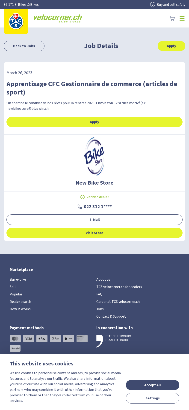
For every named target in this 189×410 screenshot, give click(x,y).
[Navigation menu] (182, 18)
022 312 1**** (98, 206)
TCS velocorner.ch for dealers (119, 286)
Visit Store (94, 232)
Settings (152, 398)
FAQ (99, 294)
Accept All (152, 385)
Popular (16, 294)
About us (103, 279)
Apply (171, 46)
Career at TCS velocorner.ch (118, 301)
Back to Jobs (24, 46)
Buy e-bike (18, 279)
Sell (13, 286)
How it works (20, 309)
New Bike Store (94, 183)
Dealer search (20, 301)
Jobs (100, 309)
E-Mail (94, 219)
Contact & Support (111, 316)
